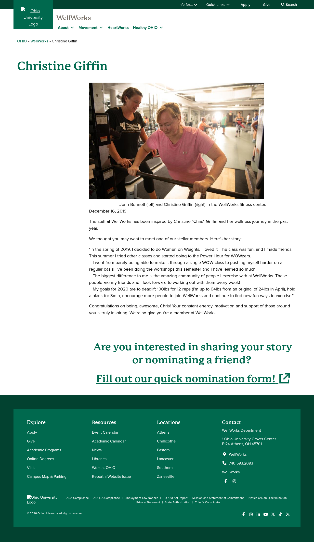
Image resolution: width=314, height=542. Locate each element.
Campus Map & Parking (46, 476)
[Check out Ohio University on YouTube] (265, 514)
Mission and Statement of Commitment (218, 498)
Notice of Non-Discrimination (268, 498)
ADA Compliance (77, 498)
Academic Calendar (109, 441)
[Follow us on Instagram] (234, 481)
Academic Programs (44, 450)
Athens (163, 432)
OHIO (22, 41)
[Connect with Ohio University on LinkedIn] (258, 514)
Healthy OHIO (145, 27)
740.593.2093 (241, 463)
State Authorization (177, 502)
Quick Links (216, 4)
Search (291, 4)
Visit (31, 467)
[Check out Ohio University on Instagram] (251, 514)
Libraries (99, 458)
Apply (245, 4)
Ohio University (48, 513)
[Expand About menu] (72, 27)
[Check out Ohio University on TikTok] (280, 514)
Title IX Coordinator (208, 502)
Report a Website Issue (111, 476)
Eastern (163, 450)
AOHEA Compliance (106, 498)
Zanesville (165, 476)
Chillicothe (166, 441)
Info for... (186, 4)
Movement (87, 27)
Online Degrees (40, 458)
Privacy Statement (148, 502)
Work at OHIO (103, 467)
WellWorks (73, 18)
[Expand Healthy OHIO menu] (161, 27)
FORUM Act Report (175, 498)
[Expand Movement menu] (101, 27)
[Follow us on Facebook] (225, 481)
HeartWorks (118, 27)
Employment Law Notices (141, 498)
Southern (165, 467)
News (97, 450)
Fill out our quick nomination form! (193, 379)
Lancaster (165, 458)
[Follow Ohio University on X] (273, 514)
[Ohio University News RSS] (288, 514)
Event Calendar (105, 432)
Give (266, 4)
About (63, 27)
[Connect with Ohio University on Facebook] (243, 514)
